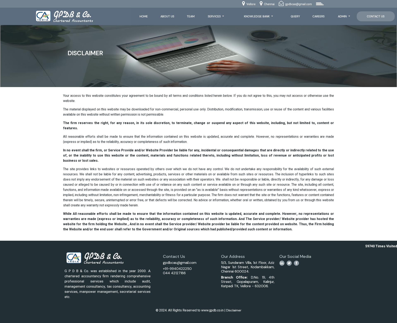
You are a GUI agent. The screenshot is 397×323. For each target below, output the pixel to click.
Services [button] (215, 16)
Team (191, 16)
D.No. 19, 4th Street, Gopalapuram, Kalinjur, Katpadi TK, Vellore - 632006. (247, 281)
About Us (167, 16)
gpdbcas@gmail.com (179, 262)
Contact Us (376, 16)
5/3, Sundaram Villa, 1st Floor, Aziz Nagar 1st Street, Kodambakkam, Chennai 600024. (247, 267)
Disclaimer (234, 310)
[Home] (69, 16)
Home (144, 16)
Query (295, 16)
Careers (318, 16)
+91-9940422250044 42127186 (177, 270)
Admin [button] (343, 16)
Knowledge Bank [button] (257, 16)
